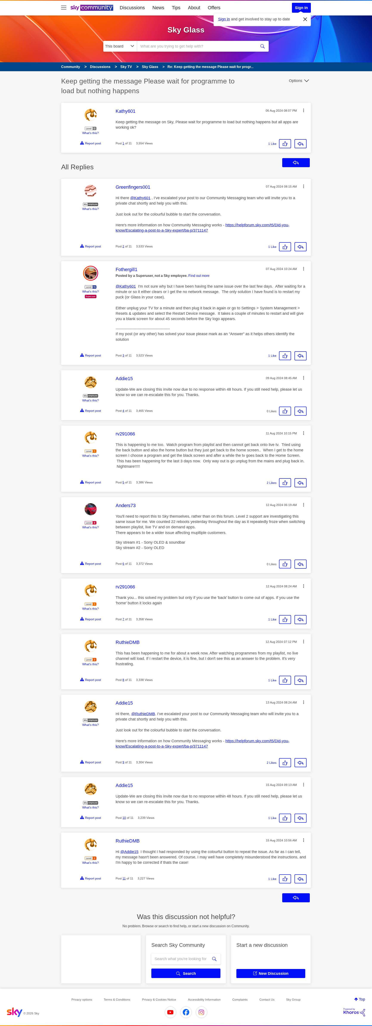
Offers (214, 7)
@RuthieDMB (143, 714)
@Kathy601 (140, 198)
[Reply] (300, 143)
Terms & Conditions (117, 999)
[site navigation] (63, 7)
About (194, 7)
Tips (176, 7)
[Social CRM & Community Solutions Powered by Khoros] (354, 1012)
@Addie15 (129, 852)
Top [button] (362, 999)
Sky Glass (186, 29)
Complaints (240, 999)
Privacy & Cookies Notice (159, 999)
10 (124, 817)
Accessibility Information (204, 999)
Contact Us (266, 999)
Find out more (198, 276)
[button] (304, 110)
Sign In (301, 8)
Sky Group (293, 999)
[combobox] (196, 46)
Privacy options (81, 999)
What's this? (90, 133)
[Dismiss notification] (305, 19)
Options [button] (295, 81)
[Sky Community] (92, 8)
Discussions (132, 7)
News (158, 7)
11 (124, 878)
